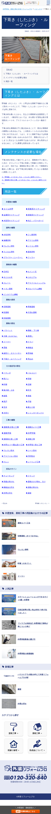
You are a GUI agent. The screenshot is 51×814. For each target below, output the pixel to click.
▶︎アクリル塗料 (32, 240)
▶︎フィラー (30, 257)
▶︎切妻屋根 (6, 307)
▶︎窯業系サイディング (35, 209)
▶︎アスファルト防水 (10, 456)
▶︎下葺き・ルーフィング (11, 359)
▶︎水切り (5, 413)
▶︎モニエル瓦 (7, 277)
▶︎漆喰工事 (30, 439)
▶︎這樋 (28, 384)
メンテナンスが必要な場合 (16, 78)
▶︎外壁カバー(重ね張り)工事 (13, 445)
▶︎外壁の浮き (7, 493)
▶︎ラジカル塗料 (8, 252)
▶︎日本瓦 (5, 272)
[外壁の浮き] (9, 707)
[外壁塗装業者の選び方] (9, 642)
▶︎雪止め (29, 359)
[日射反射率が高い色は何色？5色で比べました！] (9, 614)
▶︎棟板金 (29, 348)
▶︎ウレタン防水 (8, 450)
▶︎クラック (30, 476)
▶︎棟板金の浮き (8, 487)
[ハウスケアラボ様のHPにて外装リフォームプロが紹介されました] (9, 678)
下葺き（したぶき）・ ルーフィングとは (22, 74)
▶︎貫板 (4, 348)
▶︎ (27, 272)
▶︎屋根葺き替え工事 (10, 427)
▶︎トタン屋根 (7, 289)
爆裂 (19, 689)
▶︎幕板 (28, 396)
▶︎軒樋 (4, 384)
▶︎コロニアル (31, 277)
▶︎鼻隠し (29, 336)
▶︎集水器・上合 (8, 390)
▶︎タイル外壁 (7, 209)
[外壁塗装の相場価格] (9, 657)
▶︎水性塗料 (6, 235)
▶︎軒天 (28, 390)
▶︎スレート (6, 283)
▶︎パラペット (7, 330)
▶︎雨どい (5, 379)
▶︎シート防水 (31, 450)
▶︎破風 (4, 396)
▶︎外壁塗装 (30, 433)
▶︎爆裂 (28, 493)
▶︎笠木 (4, 407)
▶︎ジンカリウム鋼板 (10, 294)
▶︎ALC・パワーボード (35, 221)
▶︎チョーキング (8, 476)
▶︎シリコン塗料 (32, 246)
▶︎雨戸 (4, 401)
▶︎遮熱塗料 (30, 252)
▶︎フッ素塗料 (31, 235)
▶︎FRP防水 (30, 456)
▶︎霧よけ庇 (30, 407)
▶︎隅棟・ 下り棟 (32, 330)
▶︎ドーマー (6, 342)
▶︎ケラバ (29, 342)
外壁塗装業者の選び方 (26, 639)
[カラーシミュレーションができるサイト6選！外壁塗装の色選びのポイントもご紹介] (9, 601)
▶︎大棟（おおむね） (10, 336)
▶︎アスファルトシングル (36, 283)
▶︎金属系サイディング (11, 215)
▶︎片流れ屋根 (31, 312)
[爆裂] (9, 692)
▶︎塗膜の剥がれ (8, 482)
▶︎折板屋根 (6, 318)
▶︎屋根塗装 (6, 433)
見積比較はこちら (25, 811)
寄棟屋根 (31, 307)
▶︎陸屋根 (5, 312)
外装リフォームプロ (26, 797)
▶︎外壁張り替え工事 (34, 445)
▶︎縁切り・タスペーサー (11, 353)
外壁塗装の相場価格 (26, 654)
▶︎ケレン (5, 462)
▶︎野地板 (29, 353)
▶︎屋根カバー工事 (33, 427)
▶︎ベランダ (6, 373)
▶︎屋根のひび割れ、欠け (36, 482)
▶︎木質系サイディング (11, 221)
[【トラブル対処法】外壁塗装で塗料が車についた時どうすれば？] (9, 628)
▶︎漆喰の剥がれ (32, 487)
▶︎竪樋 (28, 379)
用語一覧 (9, 81)
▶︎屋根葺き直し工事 (10, 439)
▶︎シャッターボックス (35, 413)
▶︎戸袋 (28, 401)
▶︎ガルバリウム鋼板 (34, 289)
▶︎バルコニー (31, 373)
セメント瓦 (32, 272)
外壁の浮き (22, 704)
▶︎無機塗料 (6, 240)
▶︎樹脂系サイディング (35, 215)
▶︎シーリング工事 (33, 462)
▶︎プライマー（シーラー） (12, 257)
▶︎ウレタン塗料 (8, 246)
